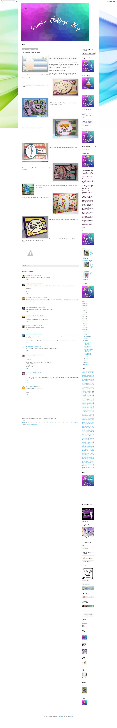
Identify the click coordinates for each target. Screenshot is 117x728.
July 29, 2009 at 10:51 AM (34, 386)
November (86, 333)
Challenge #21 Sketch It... (87, 347)
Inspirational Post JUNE (87, 406)
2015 (84, 318)
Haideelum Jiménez (87, 260)
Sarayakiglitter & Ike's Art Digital (88, 447)
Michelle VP (28, 334)
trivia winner (90, 464)
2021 (84, 307)
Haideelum (84, 396)
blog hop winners (85, 383)
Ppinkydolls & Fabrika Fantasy (88, 443)
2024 (84, 301)
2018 (84, 312)
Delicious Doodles (86, 391)
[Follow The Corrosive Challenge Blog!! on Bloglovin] (89, 54)
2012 (84, 323)
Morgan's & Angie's (85, 435)
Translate (87, 149)
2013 (84, 322)
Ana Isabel (84, 379)
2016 (84, 316)
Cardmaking (89, 384)
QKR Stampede (86, 445)
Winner (84, 466)
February (86, 364)
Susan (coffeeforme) (30, 297)
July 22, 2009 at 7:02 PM (38, 315)
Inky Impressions (86, 399)
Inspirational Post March (87, 407)
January (83, 415)
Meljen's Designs (86, 432)
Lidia (88, 427)
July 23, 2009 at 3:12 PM (37, 334)
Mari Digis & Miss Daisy (86, 430)
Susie (27, 386)
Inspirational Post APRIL (87, 400)
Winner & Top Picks (88, 467)
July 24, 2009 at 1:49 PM (35, 346)
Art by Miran (89, 379)
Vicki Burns (28, 325)
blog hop (90, 381)
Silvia (88, 453)
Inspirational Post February (87, 402)
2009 (84, 329)
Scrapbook (84, 453)
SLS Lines (90, 454)
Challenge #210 (86, 387)
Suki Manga (84, 461)
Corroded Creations (86, 390)
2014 (84, 320)
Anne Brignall (29, 283)
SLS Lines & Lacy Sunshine (87, 457)
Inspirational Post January (87, 403)
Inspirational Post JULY (87, 404)
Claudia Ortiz (86, 271)
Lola (84, 248)
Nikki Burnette (84, 438)
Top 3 (87, 462)
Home (23, 44)
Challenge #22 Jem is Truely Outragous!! (88, 343)
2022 (84, 305)
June (85, 356)
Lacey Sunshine (85, 426)
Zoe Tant (28, 346)
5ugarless (61, 716)
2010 (84, 327)
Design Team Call (86, 392)
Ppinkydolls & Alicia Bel (87, 442)
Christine (28, 275)
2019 (84, 310)
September (86, 336)
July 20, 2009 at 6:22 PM (39, 307)
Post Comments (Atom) (33, 424)
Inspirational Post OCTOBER (88, 411)
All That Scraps (89, 377)
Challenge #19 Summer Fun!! (87, 354)
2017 (84, 314)
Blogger (70, 716)
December (86, 331)
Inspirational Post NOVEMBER (88, 410)
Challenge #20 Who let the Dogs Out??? (88, 350)
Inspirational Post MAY (87, 408)
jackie (91, 414)
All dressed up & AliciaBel (87, 375)
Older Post (76, 422)
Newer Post (24, 422)
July (85, 340)
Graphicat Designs (86, 395)
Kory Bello (90, 424)
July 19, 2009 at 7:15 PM (37, 283)
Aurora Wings (84, 380)
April (85, 360)
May (85, 358)
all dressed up (89, 373)
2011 (84, 325)
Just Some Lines (89, 415)
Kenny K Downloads (87, 418)
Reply (27, 279)
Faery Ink (89, 394)
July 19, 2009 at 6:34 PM (35, 275)
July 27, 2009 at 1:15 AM (35, 372)
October (86, 334)
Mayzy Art (92, 431)
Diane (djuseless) (30, 307)
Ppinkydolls (85, 439)
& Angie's (83, 371)
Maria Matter (29, 355)
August (86, 338)
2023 (84, 303)
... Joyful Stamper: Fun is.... (31, 363)
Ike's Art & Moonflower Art (87, 398)
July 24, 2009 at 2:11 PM (37, 355)
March (85, 362)
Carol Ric (28, 372)
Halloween (90, 396)
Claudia (90, 388)
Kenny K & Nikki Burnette (87, 416)
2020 (84, 309)
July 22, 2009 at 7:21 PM (37, 325)
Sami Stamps (89, 446)
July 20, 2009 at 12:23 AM (41, 297)
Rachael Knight (29, 315)
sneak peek (84, 458)
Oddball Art (91, 438)
